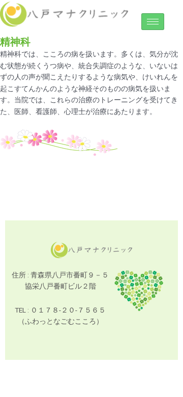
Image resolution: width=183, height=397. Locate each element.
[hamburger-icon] (152, 21)
